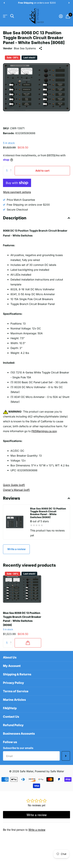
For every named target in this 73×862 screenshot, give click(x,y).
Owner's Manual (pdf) (16, 489)
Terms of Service (15, 691)
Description (14, 217)
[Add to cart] (28, 643)
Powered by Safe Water (49, 771)
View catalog (5, 16)
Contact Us (11, 716)
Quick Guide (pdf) (14, 484)
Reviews (11, 498)
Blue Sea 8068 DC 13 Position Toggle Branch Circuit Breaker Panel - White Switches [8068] (22, 618)
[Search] (12, 16)
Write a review (16, 549)
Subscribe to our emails (18, 747)
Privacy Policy (13, 683)
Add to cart (42, 170)
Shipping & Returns (17, 674)
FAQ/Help (10, 708)
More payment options (17, 192)
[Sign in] (61, 16)
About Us (9, 657)
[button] (4, 3)
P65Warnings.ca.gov (44, 431)
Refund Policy (13, 725)
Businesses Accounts (19, 733)
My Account (12, 666)
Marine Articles (14, 700)
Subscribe (66, 756)
